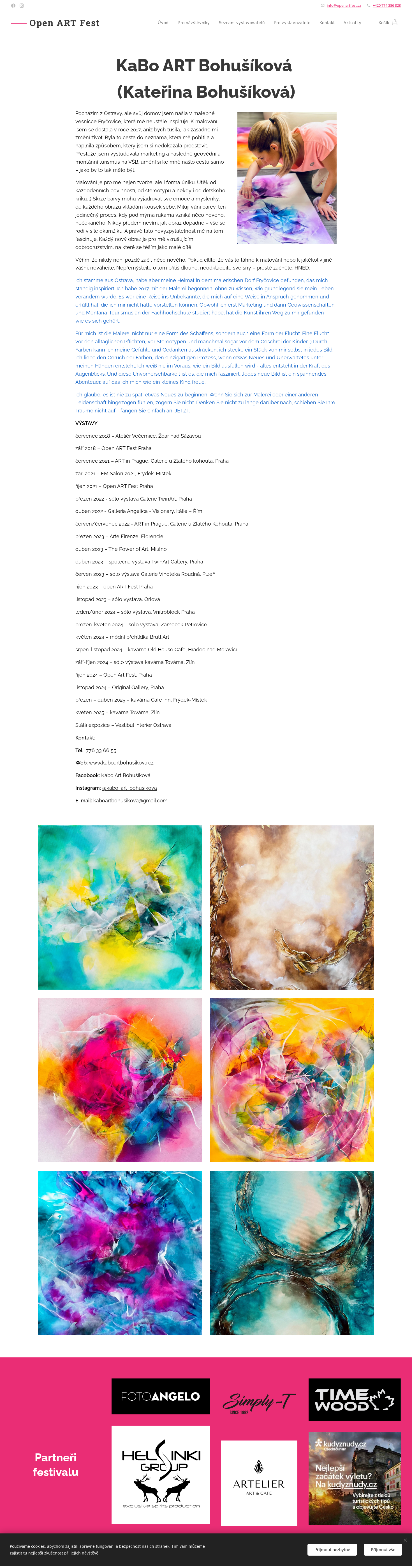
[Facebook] (13, 5)
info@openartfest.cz (344, 5)
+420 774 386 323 (387, 5)
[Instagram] (21, 5)
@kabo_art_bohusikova (129, 788)
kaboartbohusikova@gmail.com (130, 800)
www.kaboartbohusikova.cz (121, 763)
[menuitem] (164, 23)
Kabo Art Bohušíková (126, 775)
